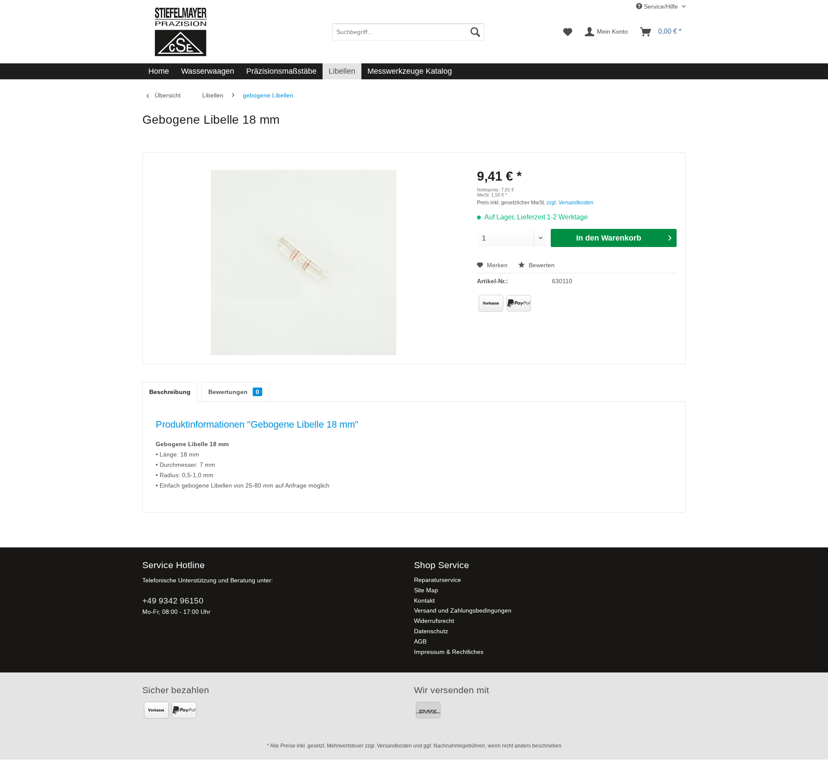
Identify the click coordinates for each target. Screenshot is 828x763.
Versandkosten (394, 746)
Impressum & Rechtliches (448, 651)
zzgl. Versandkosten (569, 203)
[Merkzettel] (567, 32)
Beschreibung (170, 391)
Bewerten (541, 265)
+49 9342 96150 (173, 600)
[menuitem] (408, 32)
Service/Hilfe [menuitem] (661, 6)
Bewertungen (233, 391)
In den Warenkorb (608, 238)
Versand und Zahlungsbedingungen (462, 610)
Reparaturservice (437, 579)
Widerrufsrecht (434, 620)
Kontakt (424, 600)
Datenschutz (431, 631)
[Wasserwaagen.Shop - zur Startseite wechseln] (180, 32)
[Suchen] (475, 32)
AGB (420, 641)
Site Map (426, 590)
